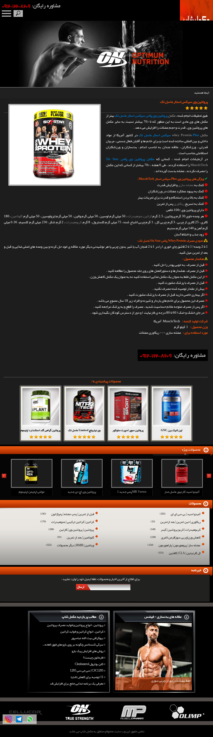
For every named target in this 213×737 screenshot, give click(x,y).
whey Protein (182, 135)
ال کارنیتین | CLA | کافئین (179, 553)
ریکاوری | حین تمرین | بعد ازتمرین (176, 522)
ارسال (80, 587)
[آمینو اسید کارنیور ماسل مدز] (131, 486)
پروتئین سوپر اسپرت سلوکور (127, 430)
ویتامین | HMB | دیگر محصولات (70, 545)
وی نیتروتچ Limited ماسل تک (84, 430)
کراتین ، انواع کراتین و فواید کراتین (81, 631)
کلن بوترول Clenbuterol (89, 664)
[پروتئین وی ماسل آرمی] (181, 486)
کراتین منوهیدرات (140, 216)
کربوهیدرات (73, 222)
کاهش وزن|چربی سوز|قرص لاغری (175, 538)
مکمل (172, 115)
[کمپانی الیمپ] (133, 720)
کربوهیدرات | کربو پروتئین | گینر (175, 530)
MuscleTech (199, 165)
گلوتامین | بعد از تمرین (75, 538)
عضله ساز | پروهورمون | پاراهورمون (174, 545)
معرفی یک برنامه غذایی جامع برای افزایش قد (76, 683)
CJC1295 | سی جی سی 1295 (86, 670)
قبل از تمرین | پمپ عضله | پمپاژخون (67, 514)
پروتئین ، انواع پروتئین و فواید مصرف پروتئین (75, 625)
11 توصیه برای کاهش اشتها (87, 677)
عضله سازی (186, 185)
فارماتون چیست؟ (93, 657)
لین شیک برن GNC (171, 430)
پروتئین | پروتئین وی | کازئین (71, 530)
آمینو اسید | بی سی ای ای (180, 514)
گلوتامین (17, 216)
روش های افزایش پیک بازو (87, 651)
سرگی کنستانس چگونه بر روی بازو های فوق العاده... (72, 644)
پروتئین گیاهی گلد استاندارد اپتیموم (40, 430)
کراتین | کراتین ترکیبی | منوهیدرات (67, 522)
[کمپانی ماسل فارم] (80, 720)
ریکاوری (179, 203)
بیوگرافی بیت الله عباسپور (87, 638)
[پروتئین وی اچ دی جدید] (31, 486)
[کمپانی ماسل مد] (186, 720)
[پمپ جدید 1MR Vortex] (81, 486)
